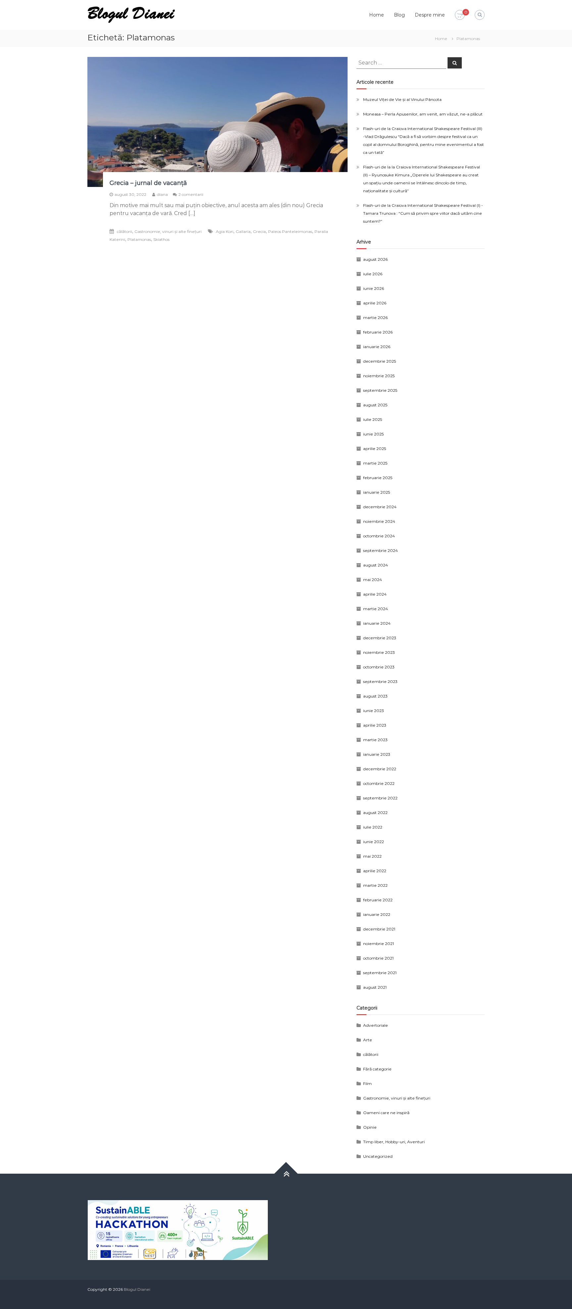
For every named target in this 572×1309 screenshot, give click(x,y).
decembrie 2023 (379, 637)
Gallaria (243, 231)
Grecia (259, 231)
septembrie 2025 (380, 390)
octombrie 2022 (379, 783)
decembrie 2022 (379, 768)
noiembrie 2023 (379, 652)
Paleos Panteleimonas (290, 231)
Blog (399, 15)
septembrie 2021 (380, 972)
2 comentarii (190, 194)
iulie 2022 (372, 827)
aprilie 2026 (374, 302)
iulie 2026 (372, 273)
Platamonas (139, 239)
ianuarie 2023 (376, 754)
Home (376, 15)
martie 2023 (375, 739)
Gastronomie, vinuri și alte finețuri (168, 231)
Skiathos (161, 239)
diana (162, 194)
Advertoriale (375, 1025)
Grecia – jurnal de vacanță (148, 183)
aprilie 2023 (374, 725)
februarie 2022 (378, 899)
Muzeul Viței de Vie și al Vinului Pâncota (402, 99)
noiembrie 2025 (379, 375)
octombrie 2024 (379, 535)
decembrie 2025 (379, 361)
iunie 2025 (373, 433)
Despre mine (430, 15)
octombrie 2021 (378, 958)
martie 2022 (375, 885)
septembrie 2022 (380, 797)
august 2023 (375, 696)
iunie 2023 (373, 710)
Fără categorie (377, 1068)
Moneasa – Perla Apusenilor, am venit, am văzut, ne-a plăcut (423, 114)
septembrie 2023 (380, 681)
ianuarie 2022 (376, 914)
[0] (460, 15)
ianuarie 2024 (377, 623)
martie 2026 (375, 317)
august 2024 (375, 565)
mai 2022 (372, 856)
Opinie (370, 1127)
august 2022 (375, 812)
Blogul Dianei (137, 1289)
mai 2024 (372, 579)
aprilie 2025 (374, 448)
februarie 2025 (377, 477)
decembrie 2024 (380, 506)
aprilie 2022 (374, 870)
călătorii (124, 231)
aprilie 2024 (375, 594)
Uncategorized (378, 1156)
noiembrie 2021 (378, 943)
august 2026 (375, 259)
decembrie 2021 (379, 928)
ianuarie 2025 (376, 492)
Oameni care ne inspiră (386, 1112)
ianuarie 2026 (376, 346)
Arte (367, 1039)
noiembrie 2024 (379, 521)
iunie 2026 (373, 288)
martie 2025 (375, 463)
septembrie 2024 (380, 550)
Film (367, 1083)
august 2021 (375, 987)
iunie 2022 (373, 841)
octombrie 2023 (379, 666)
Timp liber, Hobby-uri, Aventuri (394, 1141)
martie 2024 (375, 608)
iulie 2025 (372, 419)
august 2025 (375, 404)
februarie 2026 (378, 332)
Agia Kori (224, 231)
